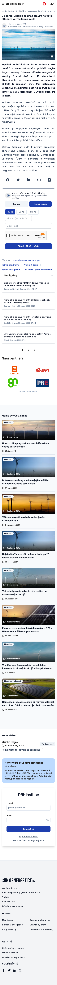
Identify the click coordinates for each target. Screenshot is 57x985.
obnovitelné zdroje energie (26, 260)
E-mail (10, 803)
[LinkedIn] (16, 970)
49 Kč (10, 211)
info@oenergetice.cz (12, 906)
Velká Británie (31, 265)
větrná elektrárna (11, 265)
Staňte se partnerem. (28, 391)
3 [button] (34, 350)
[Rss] (21, 970)
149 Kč (33, 211)
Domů (4, 11)
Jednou (16, 204)
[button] (17, 350)
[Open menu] (3, 3)
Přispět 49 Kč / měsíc (28, 246)
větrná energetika (11, 269)
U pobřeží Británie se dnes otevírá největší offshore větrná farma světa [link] (35, 11)
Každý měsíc (40, 204)
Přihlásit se (28, 829)
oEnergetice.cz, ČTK (17, 24)
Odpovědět (49, 744)
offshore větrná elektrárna (38, 269)
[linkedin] (28, 180)
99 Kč (21, 211)
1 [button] (22, 350)
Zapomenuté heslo (28, 836)
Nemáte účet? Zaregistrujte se (28, 840)
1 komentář (49, 27)
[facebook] (7, 180)
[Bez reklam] (44, 4)
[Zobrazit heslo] (47, 820)
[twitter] (18, 180)
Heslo (9, 815)
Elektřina (11, 11)
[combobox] (28, 275)
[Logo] (15, 4)
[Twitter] (10, 970)
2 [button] (28, 350)
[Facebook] (5, 970)
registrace (32, 776)
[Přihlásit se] (52, 4)
